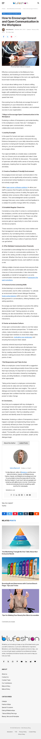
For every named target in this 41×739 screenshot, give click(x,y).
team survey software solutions (16, 187)
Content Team (6, 680)
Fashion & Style (6, 704)
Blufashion (24, 472)
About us (4, 674)
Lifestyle (4, 701)
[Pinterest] (19, 495)
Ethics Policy (21, 734)
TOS (16, 731)
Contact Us (5, 677)
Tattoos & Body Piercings (9, 713)
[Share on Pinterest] (11, 36)
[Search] (38, 3)
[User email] (30, 495)
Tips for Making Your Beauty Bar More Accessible (20, 615)
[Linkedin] (16, 495)
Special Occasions (7, 707)
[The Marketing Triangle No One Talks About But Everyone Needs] (20, 537)
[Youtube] (27, 495)
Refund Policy (6, 689)
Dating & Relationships (8, 710)
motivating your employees (23, 337)
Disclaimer (10, 731)
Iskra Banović (9, 29)
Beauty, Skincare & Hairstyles (10, 716)
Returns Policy (6, 686)
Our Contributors (7, 683)
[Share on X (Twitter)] (7, 36)
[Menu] (3, 3)
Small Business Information (14, 8)
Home (3, 8)
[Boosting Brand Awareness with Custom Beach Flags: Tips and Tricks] (20, 569)
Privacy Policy (23, 731)
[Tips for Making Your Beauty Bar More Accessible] (20, 601)
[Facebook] (11, 495)
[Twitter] (24, 495)
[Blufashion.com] (20, 3)
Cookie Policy (32, 731)
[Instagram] (14, 495)
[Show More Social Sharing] (15, 36)
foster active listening (9, 296)
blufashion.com (10, 490)
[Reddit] (22, 495)
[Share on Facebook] (3, 36)
